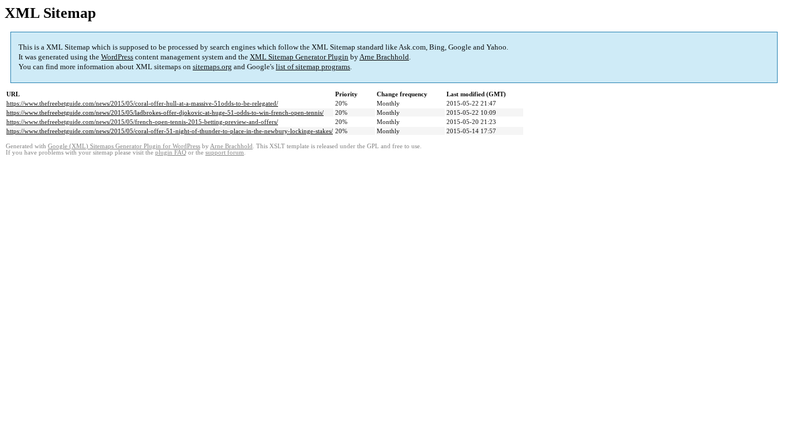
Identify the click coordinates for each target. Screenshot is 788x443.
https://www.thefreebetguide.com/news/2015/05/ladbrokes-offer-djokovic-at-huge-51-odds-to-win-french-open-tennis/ (165, 112)
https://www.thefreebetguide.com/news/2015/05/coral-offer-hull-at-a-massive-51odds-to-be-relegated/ (142, 103)
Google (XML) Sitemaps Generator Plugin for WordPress (124, 146)
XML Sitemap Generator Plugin (299, 56)
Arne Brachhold (384, 56)
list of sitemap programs (313, 66)
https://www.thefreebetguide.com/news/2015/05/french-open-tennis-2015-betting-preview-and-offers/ (142, 121)
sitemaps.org (212, 66)
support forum (224, 152)
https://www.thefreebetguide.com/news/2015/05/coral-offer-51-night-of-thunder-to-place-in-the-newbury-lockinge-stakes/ (169, 130)
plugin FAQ (170, 152)
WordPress (117, 56)
